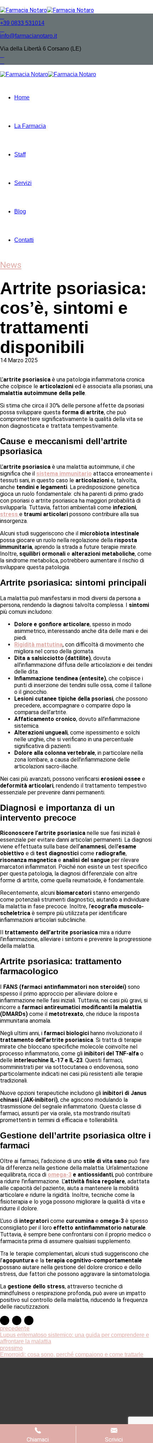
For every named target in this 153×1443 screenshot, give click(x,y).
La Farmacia (30, 126)
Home (22, 97)
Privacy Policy (53, 1415)
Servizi (23, 183)
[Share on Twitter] (16, 1320)
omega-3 (60, 1174)
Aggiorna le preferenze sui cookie (119, 1419)
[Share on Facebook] (4, 1320)
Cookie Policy (95, 1415)
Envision (97, 1392)
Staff (20, 154)
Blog (20, 211)
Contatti (24, 240)
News (10, 265)
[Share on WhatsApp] (28, 1320)
